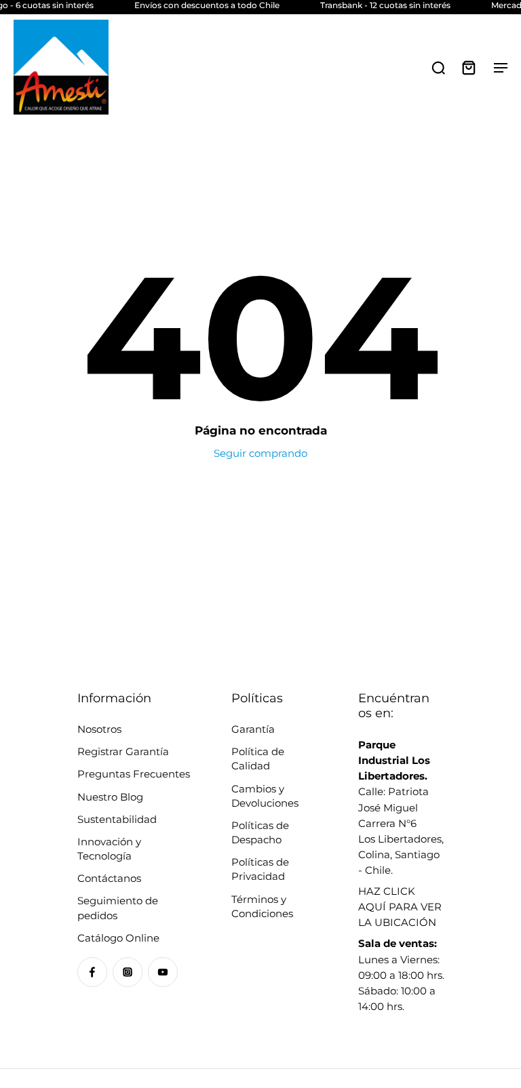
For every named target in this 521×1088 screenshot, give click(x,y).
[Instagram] (127, 972)
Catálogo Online (118, 937)
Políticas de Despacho (260, 832)
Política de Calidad (257, 758)
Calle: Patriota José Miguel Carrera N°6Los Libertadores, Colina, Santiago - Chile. (401, 807)
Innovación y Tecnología (109, 848)
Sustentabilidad (117, 819)
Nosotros (99, 729)
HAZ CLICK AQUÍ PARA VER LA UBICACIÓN (400, 907)
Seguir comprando (260, 453)
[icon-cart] (468, 67)
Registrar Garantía (123, 751)
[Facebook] (92, 972)
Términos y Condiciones (262, 906)
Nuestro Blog (110, 796)
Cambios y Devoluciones (264, 795)
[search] (438, 67)
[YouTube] (163, 972)
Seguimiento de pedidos (117, 907)
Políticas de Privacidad (260, 869)
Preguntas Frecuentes (133, 773)
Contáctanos (109, 878)
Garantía (253, 729)
